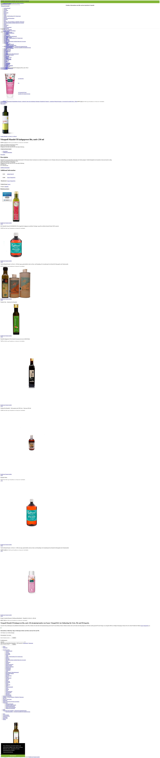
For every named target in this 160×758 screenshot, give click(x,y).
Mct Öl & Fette (9, 675)
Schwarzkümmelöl (9, 68)
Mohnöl (7, 676)
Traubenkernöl (8, 692)
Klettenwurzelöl (9, 665)
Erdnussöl (6, 19)
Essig (5, 20)
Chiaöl (5, 14)
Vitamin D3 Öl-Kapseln (10, 708)
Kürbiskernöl (6, 31)
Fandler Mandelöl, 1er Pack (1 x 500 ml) (8, 136)
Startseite (2, 67)
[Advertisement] (80, 19)
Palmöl (7, 680)
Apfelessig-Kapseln (9, 703)
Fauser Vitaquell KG (11, 177)
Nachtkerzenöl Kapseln (10, 706)
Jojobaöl (5, 26)
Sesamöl (7, 689)
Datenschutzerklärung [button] (8, 752)
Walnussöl (8, 693)
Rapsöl (7, 683)
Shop (6, 67)
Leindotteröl (8, 670)
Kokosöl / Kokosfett (8, 29)
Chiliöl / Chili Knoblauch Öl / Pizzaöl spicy (12, 16)
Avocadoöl (6, 10)
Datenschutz (25, 643)
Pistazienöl (8, 681)
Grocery (8, 184)
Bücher (5, 13)
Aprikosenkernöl (7, 8)
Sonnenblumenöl (9, 691)
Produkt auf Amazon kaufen (6, 149)
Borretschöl (6, 12)
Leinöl (7, 671)
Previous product (3, 68)
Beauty (5, 11)
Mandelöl (6, 186)
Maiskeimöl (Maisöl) (10, 673)
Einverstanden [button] (13, 755)
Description (5, 151)
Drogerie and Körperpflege (9, 18)
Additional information (7, 152)
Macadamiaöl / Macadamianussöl (12, 672)
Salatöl (7, 685)
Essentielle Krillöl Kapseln (11, 705)
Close (1, 224)
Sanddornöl (8, 684)
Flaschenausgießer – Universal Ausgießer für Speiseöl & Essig (18, 711)
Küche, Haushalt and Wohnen (10, 30)
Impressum (31, 643)
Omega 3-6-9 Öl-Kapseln (11, 707)
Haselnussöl (6, 25)
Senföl (7, 688)
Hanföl (5, 23)
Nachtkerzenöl (8, 678)
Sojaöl (7, 690)
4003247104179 (10, 174)
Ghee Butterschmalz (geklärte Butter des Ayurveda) (14, 22)
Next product (3, 103)
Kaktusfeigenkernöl (7, 27)
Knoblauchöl (6, 28)
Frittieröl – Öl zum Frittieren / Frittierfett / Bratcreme (14, 21)
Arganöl (5, 9)
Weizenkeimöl (8, 694)
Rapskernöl (8, 682)
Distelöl (5, 17)
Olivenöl (7, 679)
